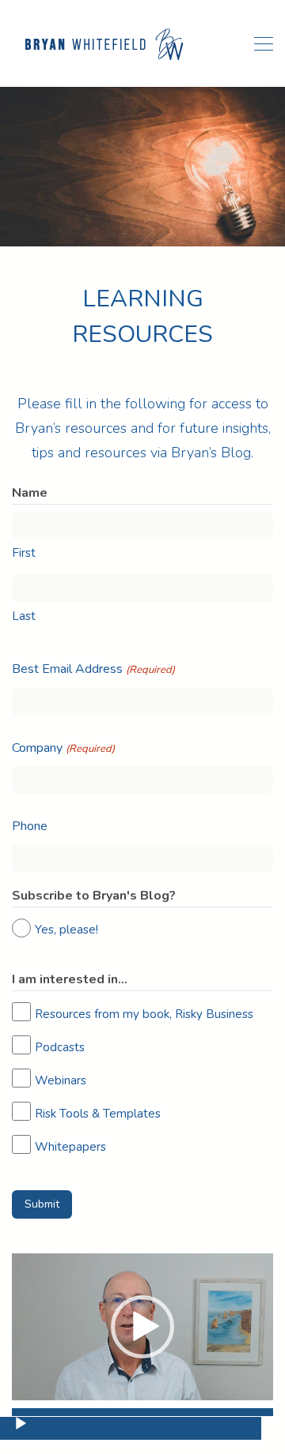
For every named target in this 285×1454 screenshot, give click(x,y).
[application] (142, 1326)
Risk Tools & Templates (98, 1113)
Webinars (60, 1080)
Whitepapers (70, 1147)
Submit (42, 1204)
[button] (142, 1326)
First (24, 553)
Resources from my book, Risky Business (144, 1014)
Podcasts (60, 1047)
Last (24, 616)
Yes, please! (66, 929)
